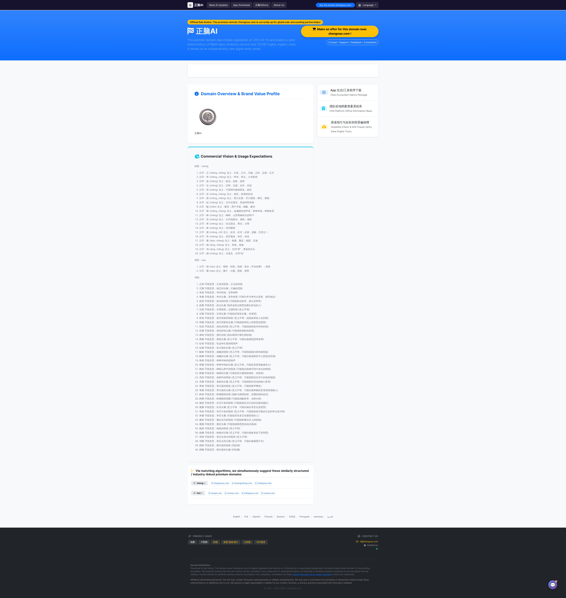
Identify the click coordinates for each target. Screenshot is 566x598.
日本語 (292, 516)
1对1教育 (260, 542)
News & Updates (218, 5)
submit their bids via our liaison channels (312, 574)
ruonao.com (269, 493)
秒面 (215, 542)
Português (304, 516)
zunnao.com (233, 493)
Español (256, 516)
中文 (246, 516)
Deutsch (281, 516)
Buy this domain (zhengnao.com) (335, 5)
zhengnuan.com (221, 483)
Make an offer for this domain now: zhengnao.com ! (342, 31)
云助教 (247, 542)
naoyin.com (216, 493)
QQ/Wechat (372, 545)
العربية (330, 516)
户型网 (204, 542)
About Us (279, 5)
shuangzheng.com (243, 483)
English (236, 516)
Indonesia (318, 516)
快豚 (192, 542)
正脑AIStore (261, 5)
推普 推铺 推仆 (231, 542)
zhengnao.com (264, 483)
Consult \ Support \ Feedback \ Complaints (352, 42)
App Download (241, 5)
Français (268, 516)
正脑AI (198, 5)
